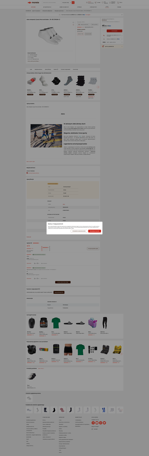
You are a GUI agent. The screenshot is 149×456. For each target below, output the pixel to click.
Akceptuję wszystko (94, 231)
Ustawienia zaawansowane (79, 231)
